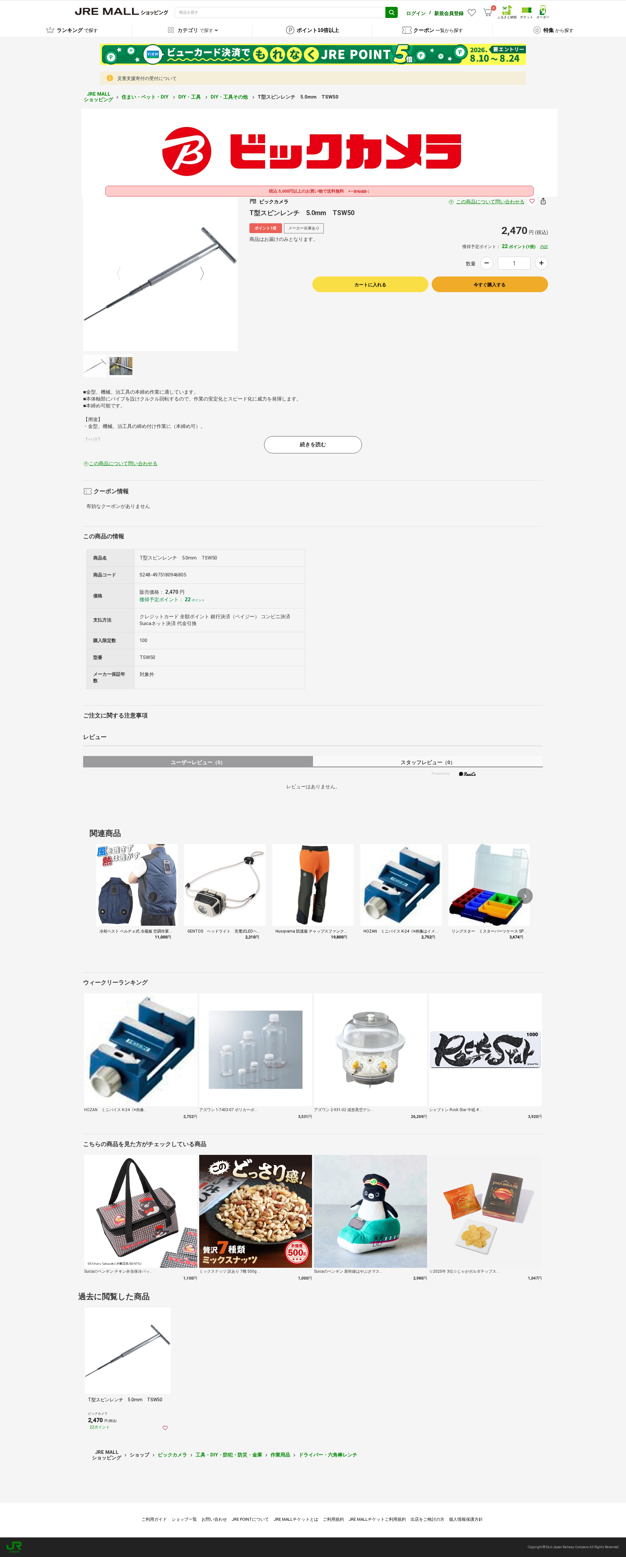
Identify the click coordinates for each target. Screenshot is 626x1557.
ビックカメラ (172, 1455)
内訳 (544, 246)
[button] (525, 896)
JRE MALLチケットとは (296, 1519)
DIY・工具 (190, 97)
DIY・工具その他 (230, 97)
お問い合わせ (214, 1519)
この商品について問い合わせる (490, 202)
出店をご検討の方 (427, 1519)
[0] (487, 12)
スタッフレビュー (428, 762)
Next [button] (198, 274)
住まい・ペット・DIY (146, 97)
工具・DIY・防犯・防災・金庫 (229, 1455)
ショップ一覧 (184, 1519)
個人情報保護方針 (466, 1519)
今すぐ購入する (490, 284)
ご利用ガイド (154, 1519)
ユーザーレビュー (198, 762)
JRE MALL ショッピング (98, 96)
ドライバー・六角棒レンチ (328, 1455)
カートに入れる (370, 284)
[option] (160, 274)
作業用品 (280, 1455)
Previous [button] (122, 274)
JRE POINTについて (250, 1519)
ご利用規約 (333, 1519)
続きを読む (313, 444)
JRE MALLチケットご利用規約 (377, 1519)
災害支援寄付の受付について (147, 78)
